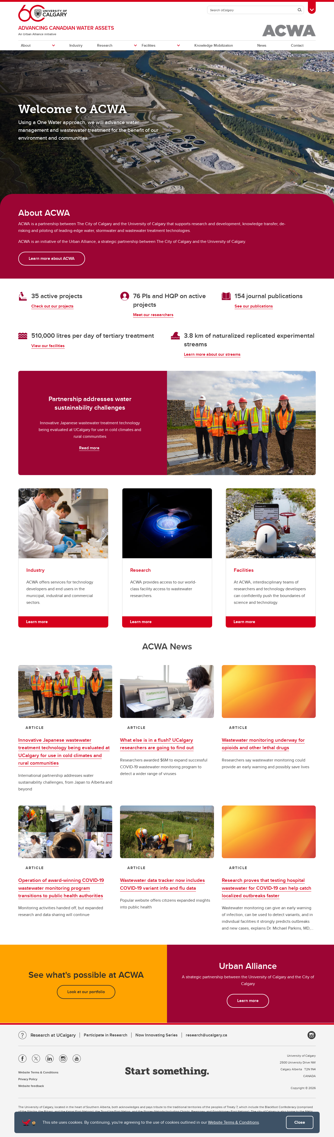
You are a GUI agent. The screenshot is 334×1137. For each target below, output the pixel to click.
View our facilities (48, 346)
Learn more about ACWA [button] (52, 258)
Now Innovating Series (156, 1035)
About (26, 45)
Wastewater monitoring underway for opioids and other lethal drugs (263, 743)
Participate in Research (105, 1035)
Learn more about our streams (212, 354)
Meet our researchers (153, 315)
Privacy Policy (27, 1079)
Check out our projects (52, 306)
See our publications (254, 306)
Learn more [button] (37, 622)
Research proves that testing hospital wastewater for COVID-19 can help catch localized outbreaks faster (266, 887)
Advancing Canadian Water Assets (66, 28)
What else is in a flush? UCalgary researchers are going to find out (157, 743)
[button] (65, 691)
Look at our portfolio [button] (86, 992)
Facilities (149, 45)
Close (299, 1122)
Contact (297, 45)
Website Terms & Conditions (233, 1122)
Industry (75, 45)
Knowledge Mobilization (213, 45)
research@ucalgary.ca (206, 1035)
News (261, 45)
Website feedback (31, 1086)
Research (104, 45)
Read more (89, 448)
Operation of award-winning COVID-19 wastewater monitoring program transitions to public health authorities (61, 887)
